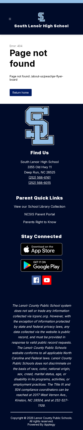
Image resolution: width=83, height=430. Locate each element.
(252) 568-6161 (40, 177)
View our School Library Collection (39, 206)
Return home (21, 92)
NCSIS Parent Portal (39, 214)
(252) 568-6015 (39, 183)
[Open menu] (10, 19)
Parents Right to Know (39, 222)
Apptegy (49, 424)
